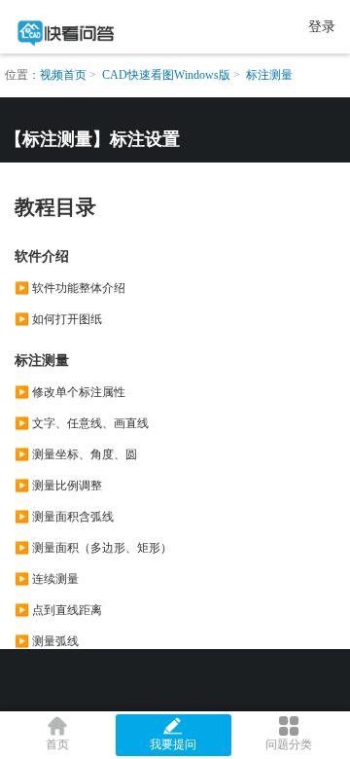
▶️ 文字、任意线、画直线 (82, 423)
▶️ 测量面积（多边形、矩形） (93, 548)
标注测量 (269, 75)
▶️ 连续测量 (47, 579)
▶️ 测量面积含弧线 (64, 517)
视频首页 (63, 75)
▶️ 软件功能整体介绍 (70, 288)
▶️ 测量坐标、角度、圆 (76, 454)
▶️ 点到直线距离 (58, 610)
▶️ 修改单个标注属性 (70, 392)
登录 (321, 26)
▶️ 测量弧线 (47, 641)
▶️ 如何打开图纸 (58, 319)
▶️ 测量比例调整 (58, 485)
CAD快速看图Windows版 (166, 75)
